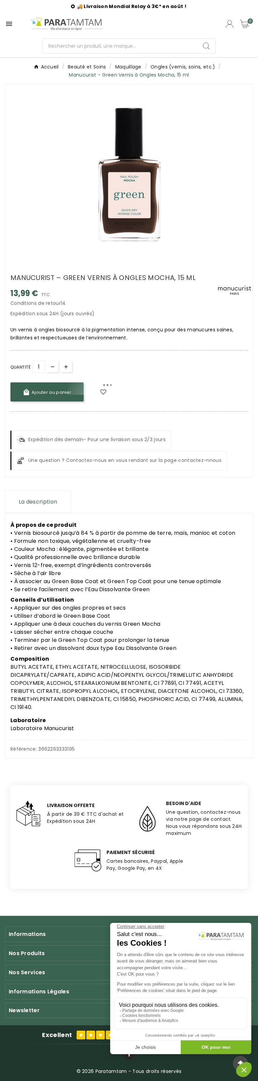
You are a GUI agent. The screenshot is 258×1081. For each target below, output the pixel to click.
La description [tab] (38, 502)
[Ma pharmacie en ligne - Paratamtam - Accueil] (67, 24)
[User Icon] (229, 24)
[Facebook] (129, 1054)
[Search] (206, 46)
